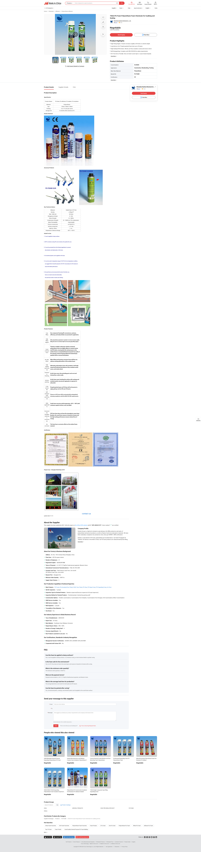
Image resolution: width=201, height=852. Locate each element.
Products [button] (69, 3)
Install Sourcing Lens (83, 837)
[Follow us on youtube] (151, 837)
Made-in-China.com (94, 843)
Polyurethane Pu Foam (124, 825)
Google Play (57, 837)
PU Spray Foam (92, 587)
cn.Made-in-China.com (115, 843)
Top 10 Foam (48, 829)
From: (51, 704)
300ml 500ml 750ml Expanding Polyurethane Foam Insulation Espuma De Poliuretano (54, 791)
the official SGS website (81, 525)
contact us (86, 513)
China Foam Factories (50, 825)
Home (45, 11)
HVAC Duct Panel (77, 587)
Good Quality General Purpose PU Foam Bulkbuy (76, 829)
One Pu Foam (112, 825)
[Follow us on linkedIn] (156, 837)
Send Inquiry (121, 35)
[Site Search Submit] (122, 3)
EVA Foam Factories (64, 825)
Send (56, 725)
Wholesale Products (100, 841)
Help (129, 8)
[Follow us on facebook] (145, 837)
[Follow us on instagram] (149, 837)
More (45, 832)
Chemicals (51, 11)
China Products (76, 841)
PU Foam (57, 587)
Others (45, 811)
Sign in (155, 4)
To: (52, 708)
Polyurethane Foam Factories (79, 825)
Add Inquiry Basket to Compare (75, 66)
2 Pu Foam (103, 825)
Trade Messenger (69, 837)
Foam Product (93, 825)
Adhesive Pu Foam (148, 825)
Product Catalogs (66, 805)
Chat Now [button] (146, 35)
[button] (117, 3)
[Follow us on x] (147, 837)
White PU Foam (137, 825)
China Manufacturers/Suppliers (88, 841)
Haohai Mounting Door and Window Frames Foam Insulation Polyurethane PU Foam (77, 760)
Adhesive (57, 11)
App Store (48, 837)
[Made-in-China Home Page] (52, 3)
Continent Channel (119, 841)
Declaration (117, 846)
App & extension (138, 8)
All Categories (49, 8)
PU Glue (85, 587)
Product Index (127, 841)
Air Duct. (109, 587)
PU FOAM (131, 808)
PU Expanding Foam (101, 587)
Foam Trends (58, 829)
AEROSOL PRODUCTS (77, 808)
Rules (156, 8)
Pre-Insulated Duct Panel (66, 587)
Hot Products (68, 841)
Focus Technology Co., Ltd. (89, 846)
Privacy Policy (125, 846)
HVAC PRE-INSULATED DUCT (107, 808)
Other (45, 808)
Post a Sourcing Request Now (87, 725)
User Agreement (109, 846)
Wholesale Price (109, 841)
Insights (133, 841)
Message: (50, 712)
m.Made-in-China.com (104, 843)
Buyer (121, 8)
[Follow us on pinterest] (154, 837)
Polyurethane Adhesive (67, 11)
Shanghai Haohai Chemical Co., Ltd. (122, 21)
